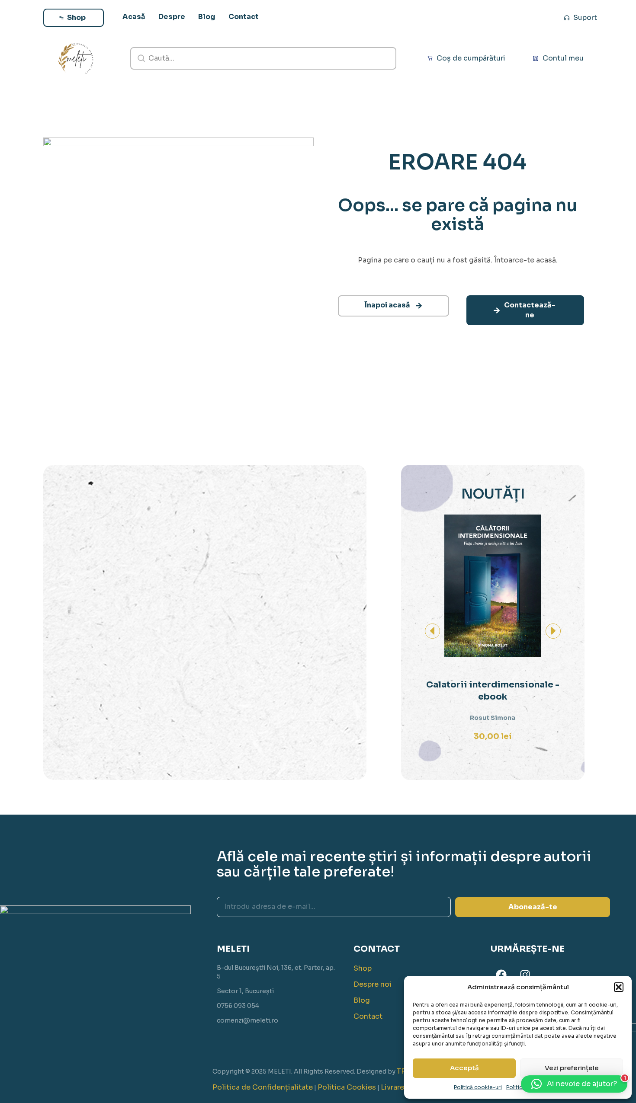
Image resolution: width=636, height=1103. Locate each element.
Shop (362, 968)
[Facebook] (501, 974)
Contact (367, 1016)
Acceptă (464, 1068)
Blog (361, 1000)
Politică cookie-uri (478, 1087)
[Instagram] (525, 974)
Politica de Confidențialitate (262, 1087)
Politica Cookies (347, 1087)
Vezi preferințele (572, 1068)
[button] (618, 987)
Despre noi (372, 984)
